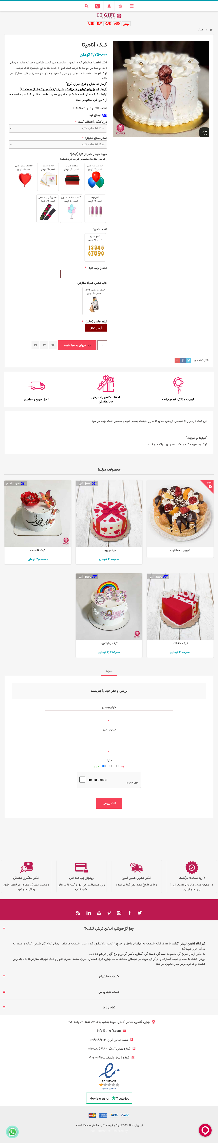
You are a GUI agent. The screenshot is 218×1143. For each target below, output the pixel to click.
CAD (108, 23)
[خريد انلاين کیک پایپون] (109, 513)
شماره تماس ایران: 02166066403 (109, 1039)
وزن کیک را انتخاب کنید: (92, 121)
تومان (126, 23)
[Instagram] (119, 912)
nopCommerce (100, 1131)
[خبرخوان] (78, 912)
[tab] (109, 671)
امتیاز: (109, 760)
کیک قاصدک (37, 550)
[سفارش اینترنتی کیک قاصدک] (37, 513)
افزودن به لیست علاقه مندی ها (53, 345)
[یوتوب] (98, 912)
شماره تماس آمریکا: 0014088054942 (109, 1048)
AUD (117, 23)
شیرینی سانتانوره (180, 550)
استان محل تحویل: (95, 138)
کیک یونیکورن (109, 643)
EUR (99, 23)
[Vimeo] (88, 912)
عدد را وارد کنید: (97, 267)
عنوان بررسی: (109, 707)
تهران (76, 84)
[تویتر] (139, 912)
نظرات (109, 671)
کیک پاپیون (109, 550)
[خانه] (211, 29)
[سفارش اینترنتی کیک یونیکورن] (109, 606)
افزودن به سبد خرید (75, 345)
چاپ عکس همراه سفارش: (92, 282)
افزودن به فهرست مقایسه (44, 345)
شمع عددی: (100, 229)
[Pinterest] (109, 912)
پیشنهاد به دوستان (35, 345)
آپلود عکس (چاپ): (95, 321)
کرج (69, 84)
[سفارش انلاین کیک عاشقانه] (180, 606)
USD (91, 23)
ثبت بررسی (109, 803)
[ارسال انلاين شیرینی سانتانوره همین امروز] (180, 513)
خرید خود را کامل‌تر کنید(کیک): (88, 154)
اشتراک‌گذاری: (201, 360)
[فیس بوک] (129, 912)
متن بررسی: (109, 729)
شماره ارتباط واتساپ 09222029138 (109, 1057)
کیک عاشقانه (180, 643)
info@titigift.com (109, 1031)
